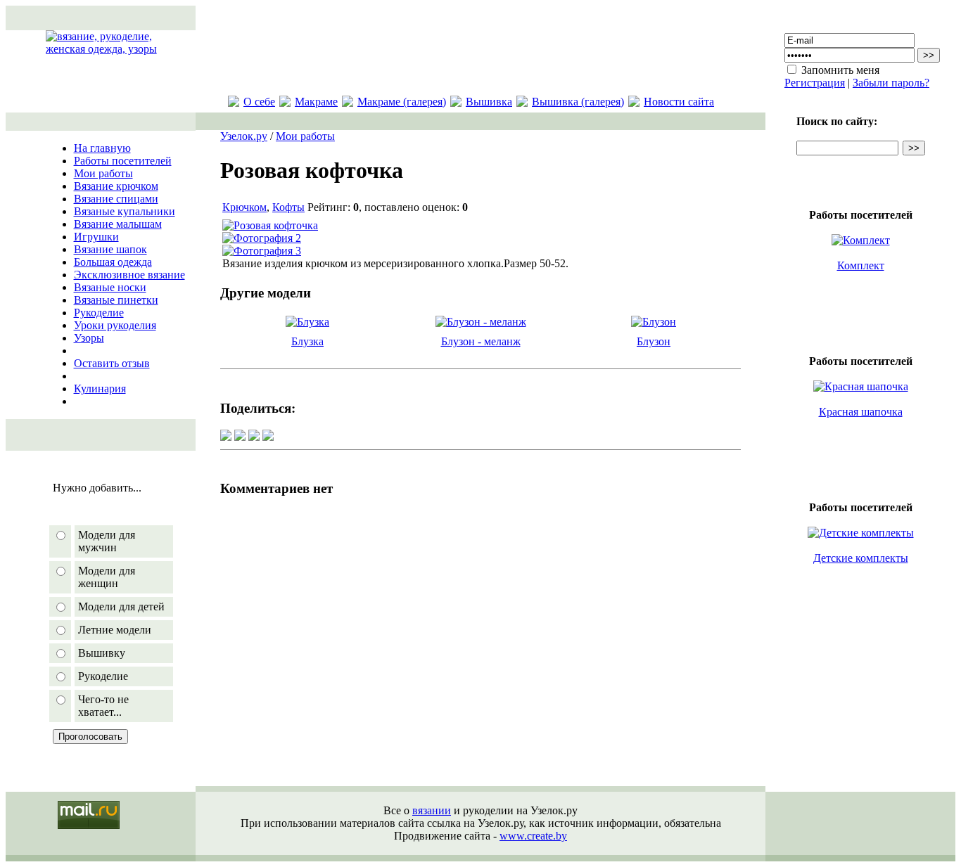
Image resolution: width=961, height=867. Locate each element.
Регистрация (814, 83)
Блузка (307, 341)
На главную (102, 148)
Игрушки (96, 237)
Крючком (244, 207)
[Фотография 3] (261, 251)
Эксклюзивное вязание (129, 275)
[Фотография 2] (261, 238)
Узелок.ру (243, 136)
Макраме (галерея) (401, 102)
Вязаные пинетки (116, 300)
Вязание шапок (110, 249)
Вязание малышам (118, 224)
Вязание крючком (116, 186)
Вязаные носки (110, 287)
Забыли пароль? (891, 83)
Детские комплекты (860, 558)
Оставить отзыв (112, 363)
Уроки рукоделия (115, 325)
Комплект (860, 265)
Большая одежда (113, 262)
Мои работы (103, 173)
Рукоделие (99, 313)
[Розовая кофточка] (270, 225)
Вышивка (489, 102)
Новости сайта (679, 102)
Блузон (653, 341)
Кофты (288, 207)
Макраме (316, 102)
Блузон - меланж (481, 341)
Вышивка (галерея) (578, 102)
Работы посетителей (123, 161)
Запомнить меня (840, 70)
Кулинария (100, 388)
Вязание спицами (116, 199)
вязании (431, 810)
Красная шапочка (861, 412)
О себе (259, 102)
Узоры (89, 338)
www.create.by (533, 836)
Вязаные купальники (124, 211)
